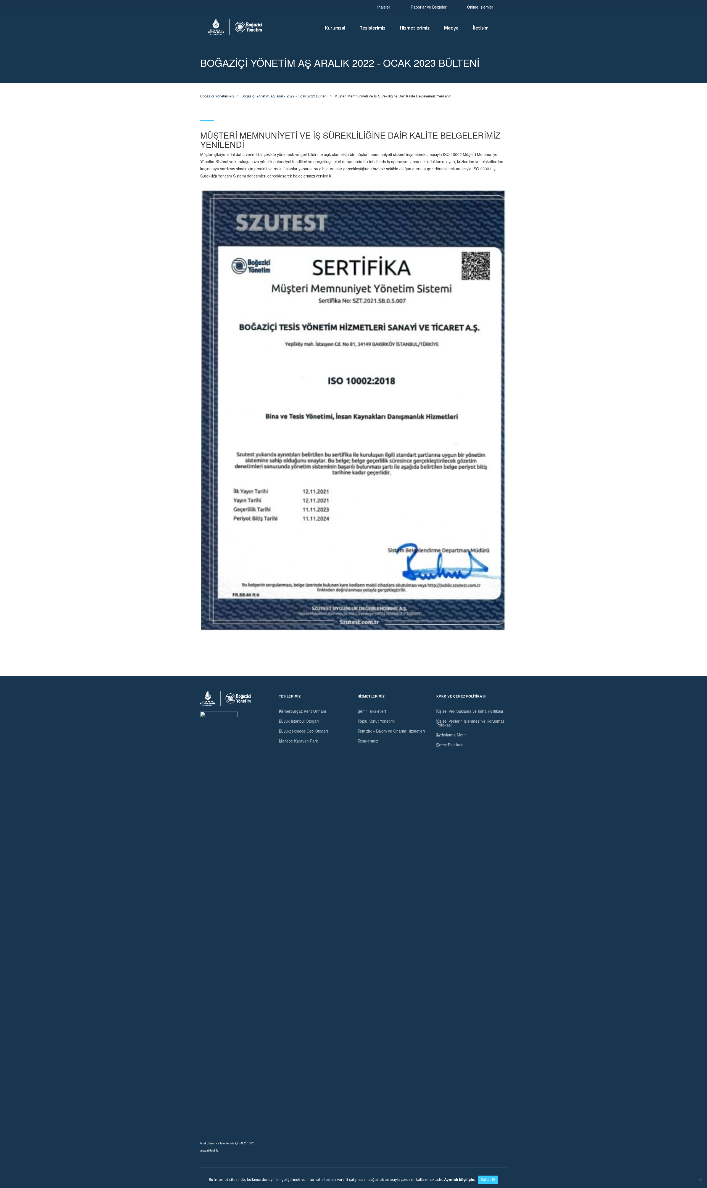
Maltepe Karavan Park (298, 741)
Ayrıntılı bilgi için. (459, 1179)
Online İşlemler (480, 7)
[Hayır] (700, 1179)
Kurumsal (335, 27)
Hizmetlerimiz (415, 27)
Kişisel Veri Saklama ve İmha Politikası (469, 711)
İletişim (481, 27)
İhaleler (383, 7)
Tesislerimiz (373, 27)
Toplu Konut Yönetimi (376, 721)
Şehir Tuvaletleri (372, 711)
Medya (451, 27)
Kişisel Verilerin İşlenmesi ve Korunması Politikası (470, 723)
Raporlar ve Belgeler (429, 7)
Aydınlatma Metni (451, 735)
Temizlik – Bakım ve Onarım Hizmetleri (391, 731)
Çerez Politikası (449, 744)
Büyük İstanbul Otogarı (299, 721)
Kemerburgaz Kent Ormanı (302, 711)
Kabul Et (488, 1179)
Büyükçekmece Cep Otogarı (303, 731)
